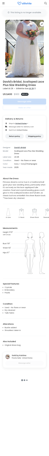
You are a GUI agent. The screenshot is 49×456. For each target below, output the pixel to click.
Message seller (24, 101)
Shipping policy (34, 136)
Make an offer (24, 107)
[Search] (45, 3)
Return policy (14, 136)
